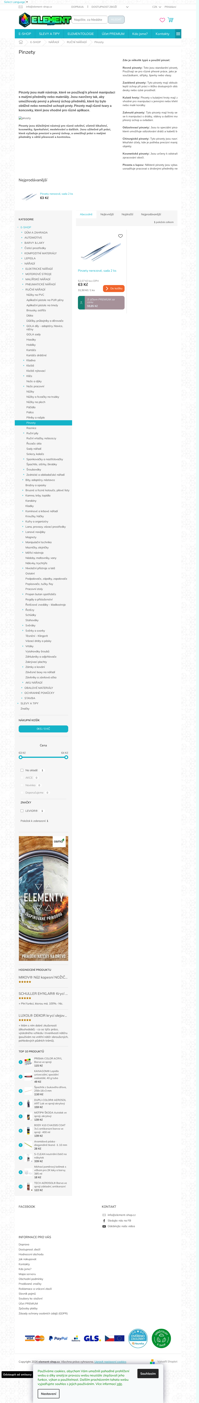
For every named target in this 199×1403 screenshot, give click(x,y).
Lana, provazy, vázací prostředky (45, 526)
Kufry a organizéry (36, 521)
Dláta (29, 315)
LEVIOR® (34, 811)
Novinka (32, 785)
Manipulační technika (38, 542)
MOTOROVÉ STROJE (38, 274)
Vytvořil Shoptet (167, 1361)
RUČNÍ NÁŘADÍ (35, 289)
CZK (155, 6)
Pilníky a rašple (35, 417)
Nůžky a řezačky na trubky (42, 397)
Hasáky (31, 339)
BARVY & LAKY (34, 243)
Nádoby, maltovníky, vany (40, 558)
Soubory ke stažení (30, 1298)
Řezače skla (33, 443)
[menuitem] (25, 33)
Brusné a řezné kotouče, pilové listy (47, 490)
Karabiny (30, 500)
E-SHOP (26, 227)
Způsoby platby (28, 1308)
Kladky (29, 506)
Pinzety (31, 422)
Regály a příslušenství (38, 599)
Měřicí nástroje (34, 552)
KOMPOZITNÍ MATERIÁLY (40, 253)
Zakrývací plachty (36, 662)
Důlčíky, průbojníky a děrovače (45, 320)
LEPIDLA (30, 258)
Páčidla (30, 407)
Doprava (77, 6)
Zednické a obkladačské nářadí (45, 474)
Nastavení (48, 1394)
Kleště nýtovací (35, 371)
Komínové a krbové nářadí (41, 511)
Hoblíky (31, 345)
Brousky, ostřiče (36, 310)
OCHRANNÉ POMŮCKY (39, 693)
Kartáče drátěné (36, 355)
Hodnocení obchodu (31, 1254)
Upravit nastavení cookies (110, 1361)
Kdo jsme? (25, 1269)
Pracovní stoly (34, 589)
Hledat (116, 19)
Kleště (30, 365)
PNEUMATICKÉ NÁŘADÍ (40, 284)
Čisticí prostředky (35, 248)
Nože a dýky (34, 381)
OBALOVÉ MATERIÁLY (38, 688)
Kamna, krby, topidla (37, 495)
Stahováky (31, 620)
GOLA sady (33, 334)
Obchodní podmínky (31, 1279)
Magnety (30, 537)
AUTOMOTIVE (33, 237)
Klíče (29, 376)
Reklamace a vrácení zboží (35, 1289)
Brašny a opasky (35, 485)
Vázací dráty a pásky (38, 641)
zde (119, 1384)
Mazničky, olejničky (37, 547)
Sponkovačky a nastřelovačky (44, 459)
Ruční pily (32, 433)
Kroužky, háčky (34, 516)
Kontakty (24, 1264)
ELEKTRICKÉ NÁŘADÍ (39, 269)
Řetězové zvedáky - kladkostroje (45, 604)
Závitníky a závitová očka (40, 677)
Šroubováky (33, 469)
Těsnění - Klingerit (36, 636)
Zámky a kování (35, 667)
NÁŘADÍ (29, 263)
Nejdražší (127, 214)
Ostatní (30, 573)
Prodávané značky (30, 1283)
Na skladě (34, 770)
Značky (25, 708)
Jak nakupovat (27, 1259)
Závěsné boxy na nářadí (40, 672)
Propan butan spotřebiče (40, 594)
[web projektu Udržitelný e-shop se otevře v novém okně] (161, 1338)
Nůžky (30, 391)
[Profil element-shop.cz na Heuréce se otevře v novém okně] (138, 1338)
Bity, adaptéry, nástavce (40, 480)
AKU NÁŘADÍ (33, 682)
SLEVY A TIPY (29, 703)
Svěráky (30, 625)
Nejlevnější (107, 214)
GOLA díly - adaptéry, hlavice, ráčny (44, 327)
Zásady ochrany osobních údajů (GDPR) (43, 1313)
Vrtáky (29, 646)
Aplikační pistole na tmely (42, 305)
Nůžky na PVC (35, 295)
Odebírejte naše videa (121, 1226)
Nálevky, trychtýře (36, 563)
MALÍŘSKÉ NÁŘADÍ (37, 279)
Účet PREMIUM (28, 1303)
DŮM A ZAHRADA (36, 232)
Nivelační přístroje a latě (40, 568)
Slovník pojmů (27, 1293)
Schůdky (30, 615)
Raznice (31, 428)
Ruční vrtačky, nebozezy (41, 438)
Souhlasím (148, 1373)
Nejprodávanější (151, 214)
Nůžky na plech (35, 402)
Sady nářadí (33, 448)
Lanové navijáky (35, 532)
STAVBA (29, 698)
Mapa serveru (27, 1274)
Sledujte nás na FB (119, 1220)
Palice (30, 412)
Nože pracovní (35, 386)
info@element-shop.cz (122, 1215)
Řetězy (29, 610)
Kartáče (31, 350)
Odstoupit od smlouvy (17, 1374)
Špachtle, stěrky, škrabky (41, 464)
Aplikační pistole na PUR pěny (45, 300)
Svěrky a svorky (35, 630)
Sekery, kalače (35, 454)
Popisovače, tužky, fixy (39, 584)
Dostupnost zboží (104, 6)
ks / (43, 729)
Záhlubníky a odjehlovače (41, 656)
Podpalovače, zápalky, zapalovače (46, 578)
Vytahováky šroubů (37, 651)
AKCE (31, 777)
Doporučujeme (36, 792)
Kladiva (30, 360)
